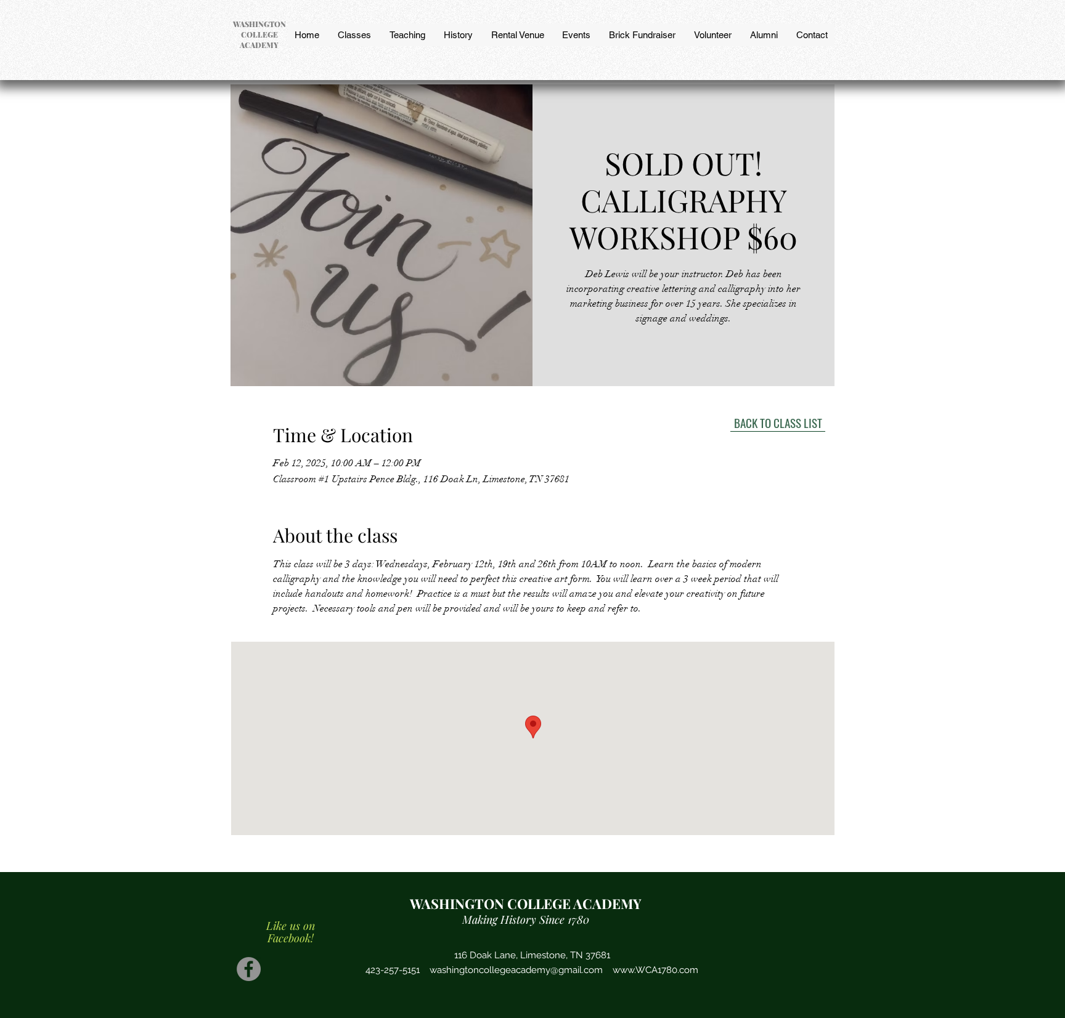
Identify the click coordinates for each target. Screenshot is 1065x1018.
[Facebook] (249, 969)
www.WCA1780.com (655, 970)
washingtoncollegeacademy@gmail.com (516, 970)
